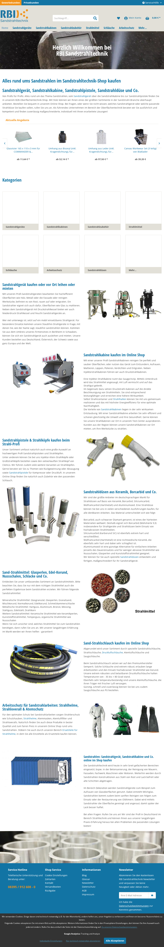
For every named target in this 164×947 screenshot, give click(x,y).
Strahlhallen (119, 399)
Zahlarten (50, 879)
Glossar (86, 879)
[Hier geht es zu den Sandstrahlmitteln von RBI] (123, 592)
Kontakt (49, 882)
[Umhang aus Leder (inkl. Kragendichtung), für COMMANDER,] (66, 137)
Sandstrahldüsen (129, 556)
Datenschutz (88, 886)
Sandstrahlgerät (82, 96)
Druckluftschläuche (112, 652)
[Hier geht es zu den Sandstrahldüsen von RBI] (41, 515)
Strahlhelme (30, 718)
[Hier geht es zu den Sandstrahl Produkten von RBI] (41, 771)
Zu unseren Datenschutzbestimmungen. (119, 927)
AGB (84, 890)
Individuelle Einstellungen (51, 940)
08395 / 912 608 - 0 (21, 887)
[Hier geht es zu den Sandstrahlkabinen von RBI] (41, 375)
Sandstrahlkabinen (111, 409)
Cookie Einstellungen (56, 875)
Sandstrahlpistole (18, 472)
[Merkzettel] (118, 18)
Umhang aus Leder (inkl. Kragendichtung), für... (66, 150)
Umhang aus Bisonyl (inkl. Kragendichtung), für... (27, 150)
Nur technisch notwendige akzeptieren (83, 940)
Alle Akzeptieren (115, 940)
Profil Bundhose (143, 148)
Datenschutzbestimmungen (134, 905)
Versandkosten (53, 886)
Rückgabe (50, 890)
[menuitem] (76, 18)
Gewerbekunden (11, 2)
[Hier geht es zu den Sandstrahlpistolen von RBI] (123, 458)
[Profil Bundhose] (144, 137)
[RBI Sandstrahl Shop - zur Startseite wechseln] (24, 15)
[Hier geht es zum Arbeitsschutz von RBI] (123, 721)
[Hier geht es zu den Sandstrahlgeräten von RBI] (123, 304)
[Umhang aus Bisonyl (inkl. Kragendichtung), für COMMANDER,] (27, 137)
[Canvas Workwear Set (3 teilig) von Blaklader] (105, 137)
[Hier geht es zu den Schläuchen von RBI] (41, 663)
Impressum (88, 894)
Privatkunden (31, 2)
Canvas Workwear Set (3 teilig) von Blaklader (105, 150)
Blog (84, 875)
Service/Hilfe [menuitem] (152, 2)
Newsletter (88, 882)
